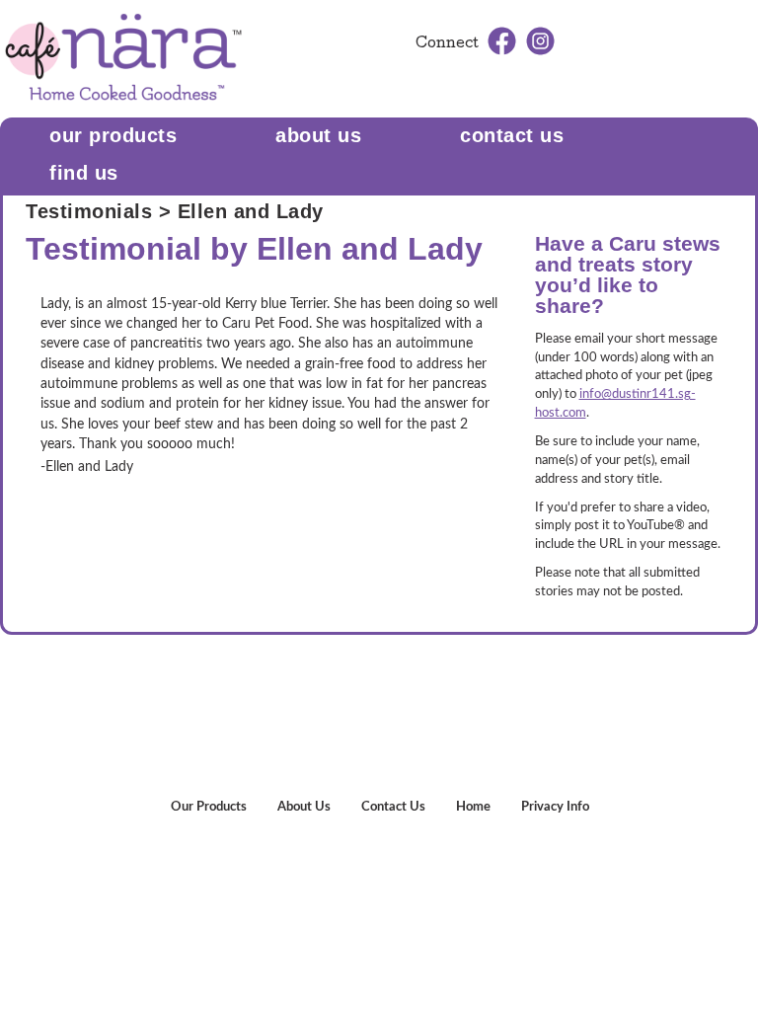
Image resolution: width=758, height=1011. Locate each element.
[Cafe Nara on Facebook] (502, 40)
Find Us (83, 173)
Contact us (512, 135)
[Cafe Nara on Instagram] (540, 40)
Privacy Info (555, 807)
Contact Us (393, 807)
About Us (318, 135)
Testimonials (89, 211)
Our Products (113, 135)
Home (473, 807)
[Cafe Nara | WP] (123, 58)
